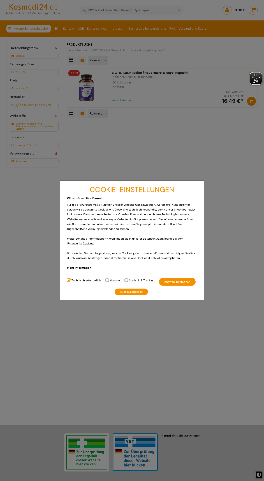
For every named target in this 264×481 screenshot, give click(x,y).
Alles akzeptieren (131, 292)
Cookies (88, 243)
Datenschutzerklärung (157, 238)
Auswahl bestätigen (177, 282)
